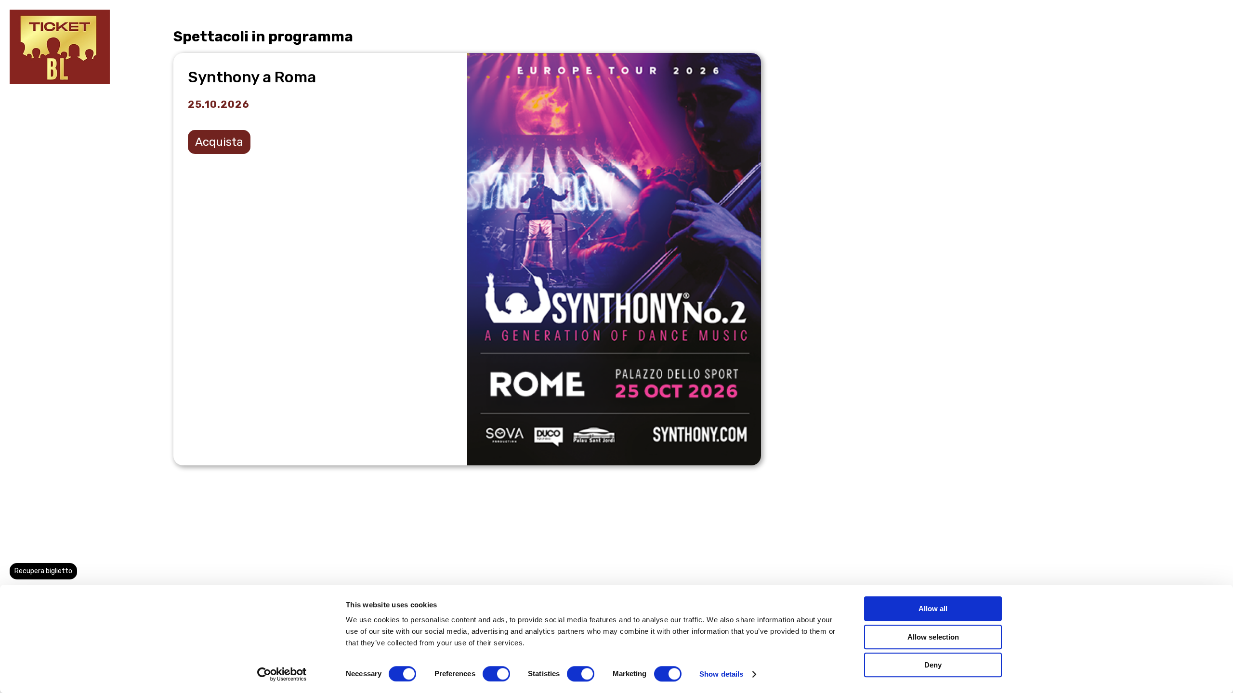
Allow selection (933, 637)
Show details (721, 674)
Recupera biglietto (43, 571)
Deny (933, 665)
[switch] (496, 673)
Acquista (219, 142)
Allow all (932, 608)
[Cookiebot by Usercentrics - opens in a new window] (282, 674)
